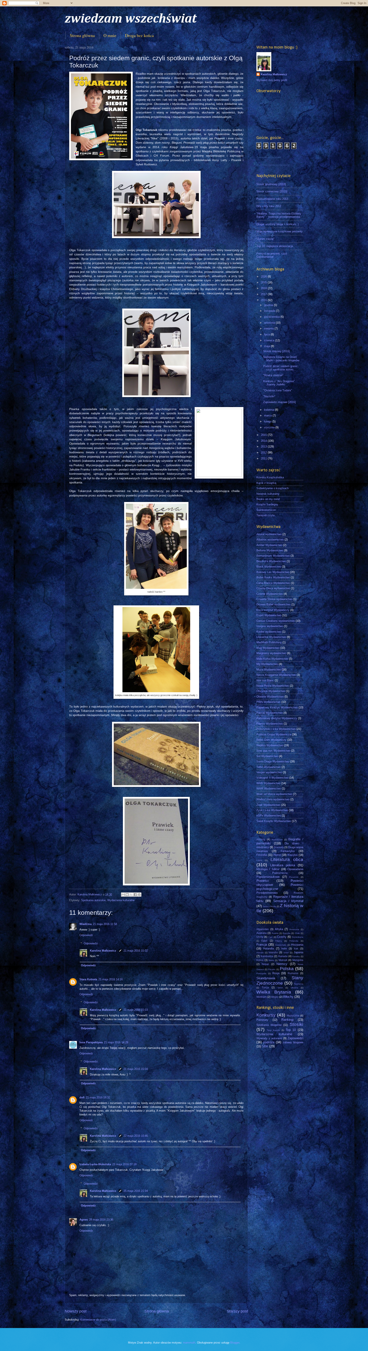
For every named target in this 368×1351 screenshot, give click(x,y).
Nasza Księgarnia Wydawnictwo (276, 674)
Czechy (281, 936)
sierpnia (269, 328)
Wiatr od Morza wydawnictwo (274, 794)
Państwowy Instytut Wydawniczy (276, 718)
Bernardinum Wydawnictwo (273, 555)
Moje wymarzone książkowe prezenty (279, 231)
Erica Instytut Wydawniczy (272, 610)
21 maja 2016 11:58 (105, 924)
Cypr (270, 937)
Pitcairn (271, 969)
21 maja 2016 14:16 (110, 979)
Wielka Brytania (273, 991)
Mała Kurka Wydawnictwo (272, 658)
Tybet (280, 987)
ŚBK (265, 1046)
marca (268, 415)
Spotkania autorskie (93, 900)
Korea (259, 960)
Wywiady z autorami (269, 1038)
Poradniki (293, 877)
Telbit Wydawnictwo (268, 767)
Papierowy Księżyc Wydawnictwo (277, 707)
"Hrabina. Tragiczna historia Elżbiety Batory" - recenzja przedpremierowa (278, 215)
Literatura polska (282, 865)
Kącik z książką (266, 483)
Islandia (273, 952)
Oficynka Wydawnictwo (270, 691)
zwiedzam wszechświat (131, 19)
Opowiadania (295, 869)
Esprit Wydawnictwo (268, 615)
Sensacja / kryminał (288, 901)
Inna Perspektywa (91, 1042)
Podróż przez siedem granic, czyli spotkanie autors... (281, 368)
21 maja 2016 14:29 (116, 1042)
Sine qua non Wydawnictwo (273, 750)
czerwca (269, 340)
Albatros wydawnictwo (270, 539)
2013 (264, 446)
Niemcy (281, 964)
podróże (269, 1042)
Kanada (283, 956)
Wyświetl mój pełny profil (271, 80)
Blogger (234, 1342)
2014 (264, 440)
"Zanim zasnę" (265, 238)
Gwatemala (280, 945)
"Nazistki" (269, 396)
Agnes (83, 1219)
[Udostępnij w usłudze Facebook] (135, 894)
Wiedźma (85, 924)
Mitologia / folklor (267, 869)
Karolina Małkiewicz (103, 950)
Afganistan (262, 929)
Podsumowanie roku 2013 (272, 198)
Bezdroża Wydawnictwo (271, 561)
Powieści (262, 880)
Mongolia (297, 960)
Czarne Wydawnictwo (269, 593)
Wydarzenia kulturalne (121, 900)
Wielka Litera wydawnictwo (272, 799)
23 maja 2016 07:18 (124, 1164)
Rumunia (293, 973)
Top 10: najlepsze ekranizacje (274, 246)
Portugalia (261, 973)
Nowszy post (75, 1311)
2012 (264, 452)
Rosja (275, 973)
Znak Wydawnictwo (268, 804)
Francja (261, 944)
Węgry (275, 997)
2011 (264, 458)
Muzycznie (293, 1015)
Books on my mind (268, 499)
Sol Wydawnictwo (267, 756)
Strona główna (82, 35)
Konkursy (266, 1014)
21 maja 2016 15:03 (136, 1009)
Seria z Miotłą (269, 906)
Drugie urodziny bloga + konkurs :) (277, 224)
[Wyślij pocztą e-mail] (123, 894)
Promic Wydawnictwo (269, 723)
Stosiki (296, 1024)
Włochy (288, 996)
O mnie (110, 35)
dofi (82, 1097)
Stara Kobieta (88, 979)
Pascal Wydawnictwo (269, 712)
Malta (271, 960)
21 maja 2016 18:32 (98, 1097)
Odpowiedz (86, 935)
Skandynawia (265, 978)
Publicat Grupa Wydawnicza (273, 734)
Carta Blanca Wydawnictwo (273, 583)
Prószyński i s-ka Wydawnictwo (276, 729)
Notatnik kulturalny (267, 493)
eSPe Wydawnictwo (268, 815)
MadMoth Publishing (269, 642)
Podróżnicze (280, 873)
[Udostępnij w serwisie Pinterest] (139, 894)
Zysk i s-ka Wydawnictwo (272, 810)
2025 (264, 282)
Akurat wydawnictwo (269, 534)
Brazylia (286, 933)
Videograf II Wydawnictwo (272, 777)
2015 (264, 434)
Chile (297, 933)
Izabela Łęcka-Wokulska (95, 1164)
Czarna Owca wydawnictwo (273, 588)
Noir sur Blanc (265, 680)
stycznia (269, 427)
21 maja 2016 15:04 (136, 1069)
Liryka (259, 860)
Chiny (259, 937)
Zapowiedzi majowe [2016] (279, 402)
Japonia (298, 952)
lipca (267, 334)
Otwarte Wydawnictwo (270, 696)
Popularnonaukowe (268, 876)
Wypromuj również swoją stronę (272, 165)
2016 (264, 300)
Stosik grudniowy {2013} (271, 184)
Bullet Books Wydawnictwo (273, 577)
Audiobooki (277, 839)
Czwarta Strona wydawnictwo (274, 599)
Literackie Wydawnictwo (271, 637)
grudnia (269, 305)
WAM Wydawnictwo (268, 788)
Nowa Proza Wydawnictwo (272, 685)
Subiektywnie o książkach (272, 488)
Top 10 (291, 1030)
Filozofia (261, 854)
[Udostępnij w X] (131, 894)
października (272, 316)
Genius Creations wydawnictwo (275, 620)
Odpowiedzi (91, 943)
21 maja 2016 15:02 (136, 950)
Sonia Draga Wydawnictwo (272, 761)
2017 (264, 294)
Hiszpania (297, 944)
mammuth (189, 1342)
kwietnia (269, 409)
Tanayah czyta (265, 515)
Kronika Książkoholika (270, 477)
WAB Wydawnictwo (268, 783)
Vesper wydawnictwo (269, 772)
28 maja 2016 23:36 (101, 1219)
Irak (296, 948)
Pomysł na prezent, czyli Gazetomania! (271, 255)
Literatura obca (286, 859)
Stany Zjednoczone (279, 980)
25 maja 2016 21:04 (136, 1190)
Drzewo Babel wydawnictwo (273, 604)
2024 (264, 288)
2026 (264, 276)
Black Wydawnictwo (268, 566)
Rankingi (287, 1019)
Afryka (279, 929)
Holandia (268, 948)
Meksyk (283, 960)
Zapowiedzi (295, 1038)
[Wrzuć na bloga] (127, 894)
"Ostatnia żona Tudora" (277, 390)
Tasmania (298, 984)
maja (267, 346)
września (270, 322)
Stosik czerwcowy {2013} (271, 191)
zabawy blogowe (293, 1042)
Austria (275, 933)
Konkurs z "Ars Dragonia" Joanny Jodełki (279, 383)
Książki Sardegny (267, 504)
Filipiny (278, 941)
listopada (270, 310)
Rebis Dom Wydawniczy (271, 739)
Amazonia (294, 929)
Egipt (264, 940)
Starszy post (237, 1311)
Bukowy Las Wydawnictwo (272, 572)
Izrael (286, 952)
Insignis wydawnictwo (269, 626)
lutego (268, 421)
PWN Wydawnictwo (268, 701)
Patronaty (262, 1019)
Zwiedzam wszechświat (268, 157)
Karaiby (296, 956)
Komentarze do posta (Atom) (98, 1319)
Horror (277, 854)
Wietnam (261, 997)
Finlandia (293, 941)
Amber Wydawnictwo (269, 545)
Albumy (260, 839)
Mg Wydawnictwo (267, 664)
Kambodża (267, 956)
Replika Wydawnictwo (269, 745)
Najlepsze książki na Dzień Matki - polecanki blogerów (281, 358)
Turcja (265, 987)
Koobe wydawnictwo (268, 631)
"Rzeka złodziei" (273, 375)
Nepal (265, 964)
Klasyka (293, 854)
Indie (284, 948)
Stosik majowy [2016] (276, 351)
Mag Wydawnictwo (267, 647)
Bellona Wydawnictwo (269, 550)
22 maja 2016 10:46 (136, 1135)
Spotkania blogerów (269, 1024)
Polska (287, 968)
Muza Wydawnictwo (268, 669)
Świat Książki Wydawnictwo (273, 821)
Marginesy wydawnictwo (271, 653)
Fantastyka (288, 851)
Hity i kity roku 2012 (268, 206)
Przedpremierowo (267, 892)
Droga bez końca (139, 35)
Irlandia (260, 952)
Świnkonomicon (266, 510)
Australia (261, 933)
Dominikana (297, 937)
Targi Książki (273, 1030)
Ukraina (294, 987)
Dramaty (279, 847)
